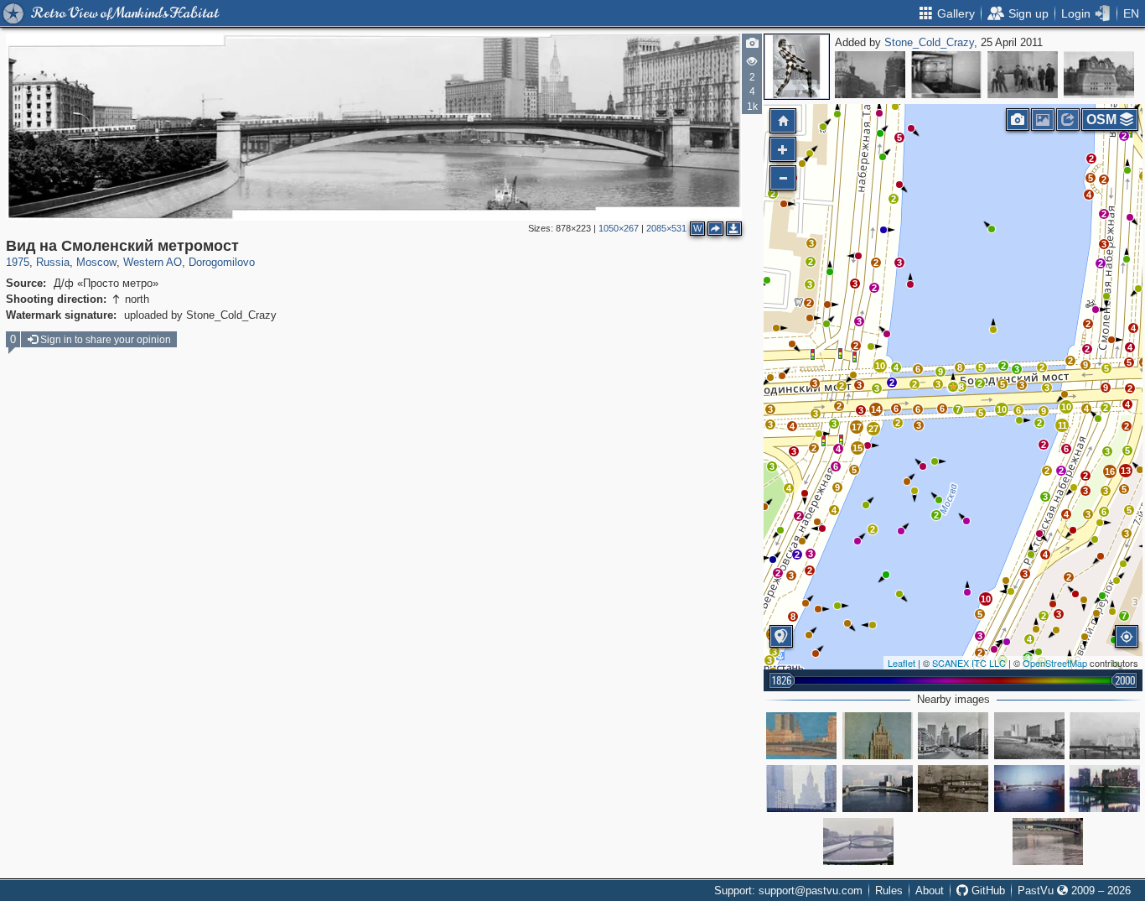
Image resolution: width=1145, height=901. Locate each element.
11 (1062, 425)
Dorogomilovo (222, 262)
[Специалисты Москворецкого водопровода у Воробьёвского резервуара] (1022, 74)
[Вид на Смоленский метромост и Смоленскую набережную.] (1105, 788)
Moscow (96, 262)
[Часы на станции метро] (946, 74)
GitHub (986, 890)
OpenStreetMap (1055, 662)
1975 (17, 262)
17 (857, 427)
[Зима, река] (858, 841)
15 (857, 448)
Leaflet (901, 662)
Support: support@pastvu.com (788, 890)
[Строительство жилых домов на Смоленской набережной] (953, 788)
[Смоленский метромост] (801, 735)
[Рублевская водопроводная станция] (1099, 74)
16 (1110, 471)
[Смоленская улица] (877, 735)
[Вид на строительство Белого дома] (1029, 788)
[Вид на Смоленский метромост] (953, 387)
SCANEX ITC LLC (969, 662)
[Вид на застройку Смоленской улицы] (953, 735)
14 (876, 409)
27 (873, 429)
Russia (53, 262)
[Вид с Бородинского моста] (801, 788)
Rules (889, 890)
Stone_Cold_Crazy (929, 42)
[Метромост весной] (1029, 735)
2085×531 (666, 228)
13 (1126, 471)
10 (986, 599)
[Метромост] (877, 788)
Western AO (152, 262)
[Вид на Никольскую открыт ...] (870, 74)
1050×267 (618, 228)
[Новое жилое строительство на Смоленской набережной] (1105, 735)
